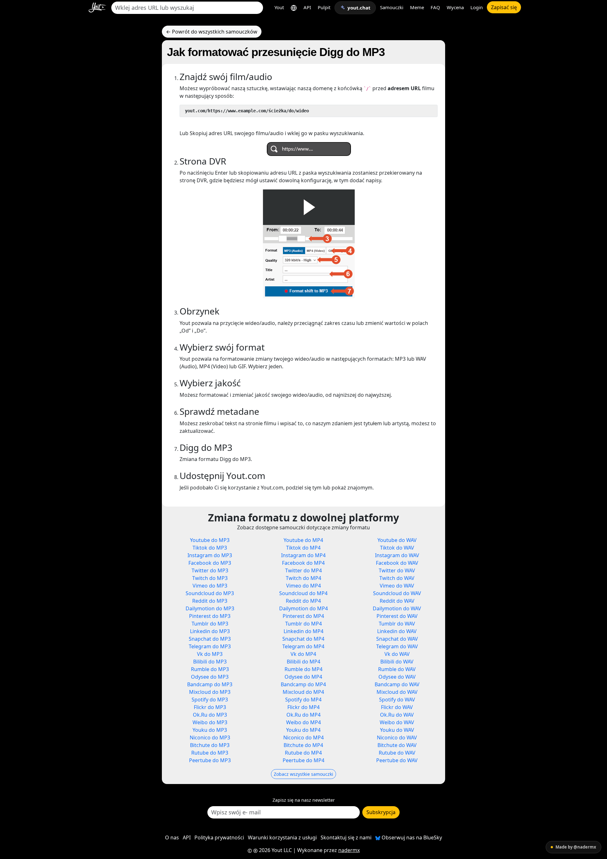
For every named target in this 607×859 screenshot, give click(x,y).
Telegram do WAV (397, 646)
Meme (417, 7)
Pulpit (324, 7)
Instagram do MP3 (209, 555)
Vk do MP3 (210, 653)
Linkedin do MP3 (210, 631)
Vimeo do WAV (397, 585)
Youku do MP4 (303, 729)
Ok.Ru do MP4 (303, 714)
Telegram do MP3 (210, 646)
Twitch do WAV (396, 578)
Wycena (455, 7)
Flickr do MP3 (210, 707)
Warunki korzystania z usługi (282, 837)
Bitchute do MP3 (210, 745)
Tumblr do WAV (397, 623)
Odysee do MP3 (210, 676)
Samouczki (391, 7)
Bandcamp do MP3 (209, 684)
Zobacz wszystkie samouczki (303, 774)
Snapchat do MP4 (303, 638)
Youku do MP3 (210, 729)
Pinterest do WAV (397, 616)
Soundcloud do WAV (397, 593)
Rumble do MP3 (210, 669)
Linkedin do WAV (397, 631)
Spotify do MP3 (210, 699)
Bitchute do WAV (397, 745)
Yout (279, 7)
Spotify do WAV (397, 699)
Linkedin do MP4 (303, 631)
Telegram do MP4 (303, 646)
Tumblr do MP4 (303, 623)
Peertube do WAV (397, 760)
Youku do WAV (397, 729)
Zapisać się (504, 7)
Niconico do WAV (397, 737)
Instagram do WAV (397, 555)
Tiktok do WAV (397, 547)
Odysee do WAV (397, 676)
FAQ (435, 7)
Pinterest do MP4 (303, 616)
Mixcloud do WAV (397, 691)
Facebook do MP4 (303, 562)
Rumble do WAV (397, 669)
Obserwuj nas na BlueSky (411, 837)
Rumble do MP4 (303, 669)
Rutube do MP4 (303, 752)
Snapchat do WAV (397, 638)
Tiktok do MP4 (303, 547)
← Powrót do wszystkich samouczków (211, 31)
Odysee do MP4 (303, 676)
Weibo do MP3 (210, 722)
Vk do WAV (397, 653)
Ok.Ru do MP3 (210, 714)
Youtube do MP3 (210, 540)
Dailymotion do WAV (397, 608)
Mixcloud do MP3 (209, 691)
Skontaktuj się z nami (346, 837)
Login (476, 7)
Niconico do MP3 (210, 737)
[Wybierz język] (293, 7)
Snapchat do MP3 (210, 638)
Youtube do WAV (397, 540)
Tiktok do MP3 (210, 547)
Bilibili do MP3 (210, 661)
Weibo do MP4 (303, 722)
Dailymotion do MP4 (303, 608)
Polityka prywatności (219, 837)
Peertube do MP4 (303, 760)
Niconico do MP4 (303, 737)
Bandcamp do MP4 (303, 684)
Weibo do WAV (397, 722)
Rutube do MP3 (209, 752)
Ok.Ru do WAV (397, 714)
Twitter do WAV (397, 570)
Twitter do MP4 (303, 570)
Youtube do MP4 (303, 540)
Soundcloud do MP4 (303, 593)
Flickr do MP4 (303, 707)
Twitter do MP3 (210, 570)
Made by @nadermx (575, 847)
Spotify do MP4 (303, 699)
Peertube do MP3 (210, 760)
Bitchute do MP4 (303, 745)
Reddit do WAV (397, 600)
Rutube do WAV (397, 752)
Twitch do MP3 (210, 578)
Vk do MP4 (303, 653)
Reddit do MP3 (209, 600)
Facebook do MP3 (209, 562)
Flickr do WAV (397, 707)
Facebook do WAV (397, 562)
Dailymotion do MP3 (210, 608)
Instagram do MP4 (303, 555)
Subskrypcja (380, 812)
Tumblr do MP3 (210, 623)
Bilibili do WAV (397, 661)
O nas (172, 837)
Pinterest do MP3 (209, 616)
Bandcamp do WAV (397, 684)
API (307, 7)
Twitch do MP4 (303, 578)
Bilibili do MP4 (303, 661)
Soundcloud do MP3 (210, 593)
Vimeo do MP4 (303, 585)
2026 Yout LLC (275, 850)
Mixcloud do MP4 (303, 691)
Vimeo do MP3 (210, 585)
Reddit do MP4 (303, 600)
